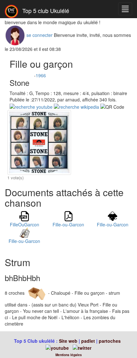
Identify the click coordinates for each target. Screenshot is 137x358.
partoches (110, 341)
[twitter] (82, 347)
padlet (88, 341)
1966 (41, 75)
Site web (68, 341)
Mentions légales (68, 355)
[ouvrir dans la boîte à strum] (36, 292)
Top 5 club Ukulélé (45, 10)
